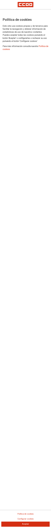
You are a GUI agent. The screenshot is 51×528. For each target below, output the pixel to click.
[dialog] (25, 264)
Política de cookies (26, 514)
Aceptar (25, 524)
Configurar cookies (26, 519)
